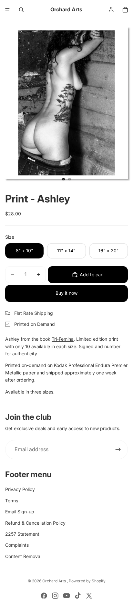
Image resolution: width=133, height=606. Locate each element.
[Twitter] (89, 596)
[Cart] (125, 10)
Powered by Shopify (87, 580)
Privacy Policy (20, 489)
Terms (11, 500)
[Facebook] (44, 596)
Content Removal (23, 556)
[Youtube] (66, 596)
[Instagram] (55, 596)
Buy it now (66, 293)
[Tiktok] (78, 596)
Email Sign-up (19, 511)
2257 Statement (22, 534)
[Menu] (7, 9)
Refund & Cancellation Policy (35, 523)
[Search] (21, 10)
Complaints (17, 545)
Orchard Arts (54, 580)
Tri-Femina (63, 339)
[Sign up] (118, 449)
